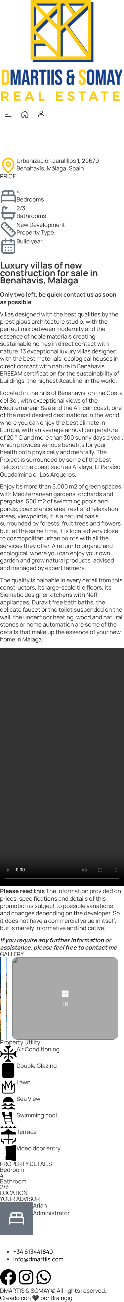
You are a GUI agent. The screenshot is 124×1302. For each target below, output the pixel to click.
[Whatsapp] (43, 1277)
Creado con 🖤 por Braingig (36, 1298)
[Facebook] (8, 1277)
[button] (8, 114)
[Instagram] (26, 1277)
